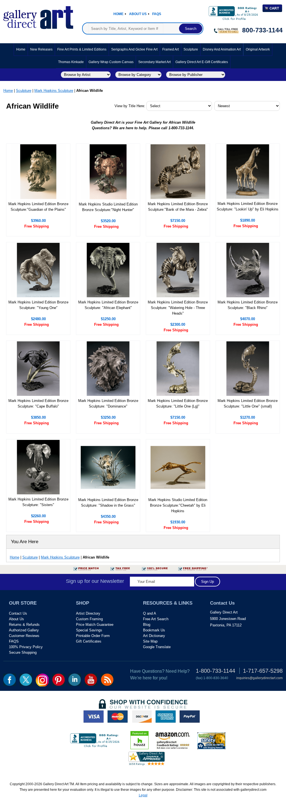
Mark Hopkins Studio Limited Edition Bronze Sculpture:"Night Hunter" (108, 207)
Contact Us (18, 613)
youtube (91, 680)
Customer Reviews (24, 636)
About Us (138, 14)
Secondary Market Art (154, 62)
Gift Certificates (88, 641)
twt (26, 680)
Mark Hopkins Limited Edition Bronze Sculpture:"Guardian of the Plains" (38, 207)
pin (58, 680)
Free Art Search (155, 619)
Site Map (150, 641)
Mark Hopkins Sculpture (53, 90)
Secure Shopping (23, 652)
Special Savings (89, 630)
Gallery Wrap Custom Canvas (111, 62)
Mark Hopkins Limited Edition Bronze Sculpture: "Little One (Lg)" (178, 403)
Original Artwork (258, 49)
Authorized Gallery (24, 630)
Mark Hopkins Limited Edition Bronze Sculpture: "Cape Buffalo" (38, 403)
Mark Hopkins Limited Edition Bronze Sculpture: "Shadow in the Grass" (108, 502)
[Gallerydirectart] (38, 16)
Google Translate (157, 647)
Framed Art (170, 49)
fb (9, 680)
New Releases (41, 49)
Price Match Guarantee (94, 624)
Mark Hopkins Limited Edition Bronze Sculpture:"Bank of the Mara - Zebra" (178, 207)
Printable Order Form (93, 636)
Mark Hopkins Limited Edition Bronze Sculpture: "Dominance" (108, 403)
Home (118, 14)
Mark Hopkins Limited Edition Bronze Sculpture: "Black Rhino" (248, 305)
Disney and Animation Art (222, 49)
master (118, 716)
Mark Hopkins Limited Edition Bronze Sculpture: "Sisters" (38, 502)
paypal (190, 716)
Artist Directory (88, 613)
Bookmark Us (154, 630)
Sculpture (190, 49)
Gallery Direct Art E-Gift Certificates (201, 62)
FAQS (14, 641)
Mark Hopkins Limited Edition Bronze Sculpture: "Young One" (38, 305)
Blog (146, 624)
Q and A (149, 613)
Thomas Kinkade (71, 62)
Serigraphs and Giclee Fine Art (134, 49)
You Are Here (24, 541)
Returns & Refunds (24, 624)
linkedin (74, 680)
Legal (143, 795)
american (166, 716)
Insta (42, 680)
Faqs (156, 14)
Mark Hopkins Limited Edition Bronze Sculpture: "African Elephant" (108, 305)
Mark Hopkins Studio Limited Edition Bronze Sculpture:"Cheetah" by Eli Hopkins (177, 505)
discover (142, 716)
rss (107, 680)
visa (94, 716)
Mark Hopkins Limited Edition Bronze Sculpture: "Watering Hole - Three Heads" (178, 307)
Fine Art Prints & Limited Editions (81, 49)
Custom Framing (89, 619)
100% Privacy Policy (26, 647)
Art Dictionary (154, 636)
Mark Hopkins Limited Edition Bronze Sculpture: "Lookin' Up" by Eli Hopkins (247, 206)
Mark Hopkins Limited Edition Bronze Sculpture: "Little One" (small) (248, 403)
